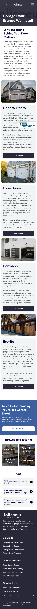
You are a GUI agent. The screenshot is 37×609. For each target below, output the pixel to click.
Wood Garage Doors (11, 576)
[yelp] (25, 595)
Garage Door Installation (13, 542)
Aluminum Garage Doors (13, 572)
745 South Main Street (12, 588)
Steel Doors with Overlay (13, 568)
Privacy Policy (11, 604)
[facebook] (4, 595)
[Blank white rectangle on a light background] (5, 4)
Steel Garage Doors (11, 565)
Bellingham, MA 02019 (12, 591)
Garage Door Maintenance (13, 549)
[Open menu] (32, 4)
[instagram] (11, 595)
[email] (32, 595)
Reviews (23, 529)
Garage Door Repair (11, 546)
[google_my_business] (18, 595)
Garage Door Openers (12, 553)
